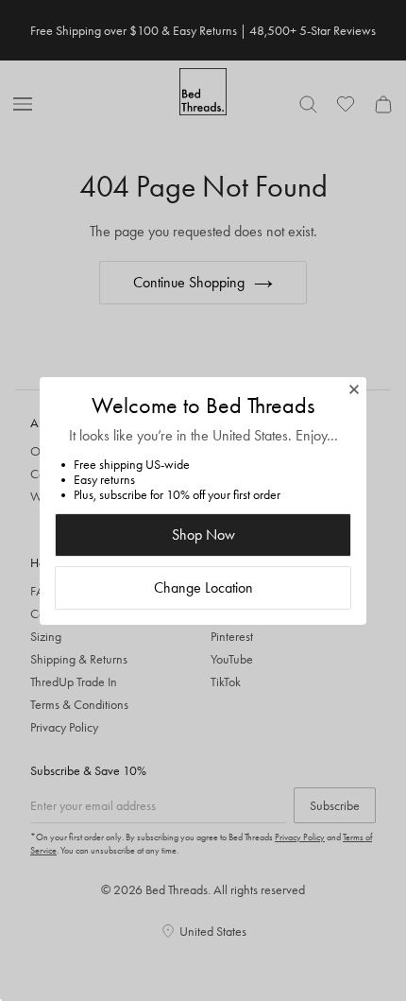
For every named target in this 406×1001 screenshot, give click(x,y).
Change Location (203, 587)
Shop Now (203, 534)
